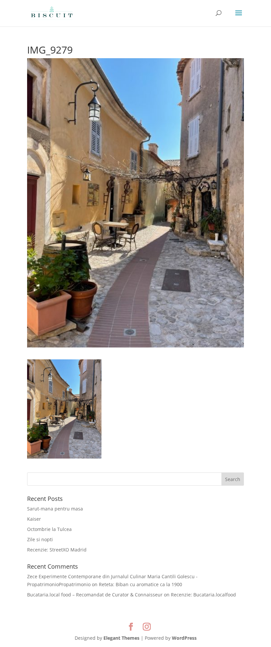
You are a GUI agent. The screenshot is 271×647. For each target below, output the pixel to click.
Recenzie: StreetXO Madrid (57, 549)
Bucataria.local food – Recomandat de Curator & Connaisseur (95, 594)
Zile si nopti (40, 539)
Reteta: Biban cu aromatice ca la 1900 (140, 584)
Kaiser (34, 519)
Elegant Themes (121, 638)
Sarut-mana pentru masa (55, 508)
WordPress (184, 638)
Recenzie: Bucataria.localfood (203, 594)
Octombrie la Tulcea (49, 529)
